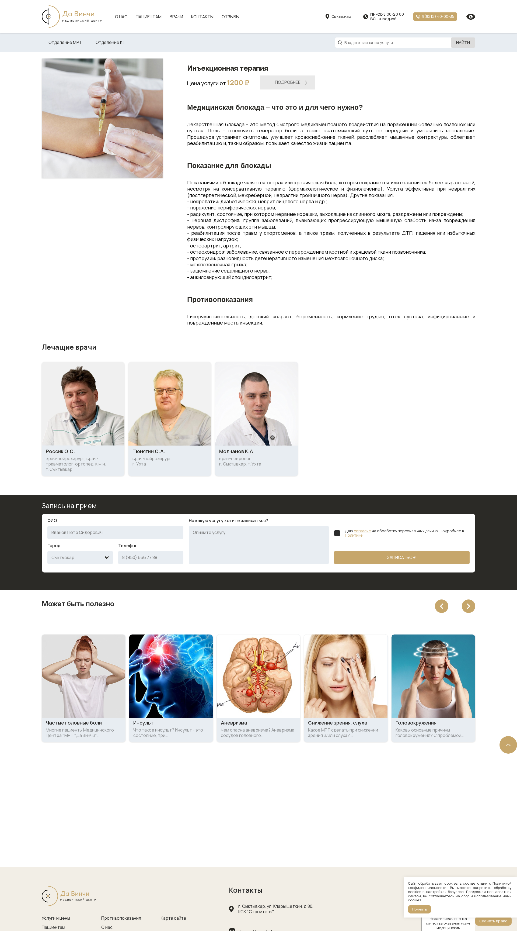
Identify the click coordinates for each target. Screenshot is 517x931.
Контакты (202, 17)
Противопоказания (121, 918)
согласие (362, 530)
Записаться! (402, 557)
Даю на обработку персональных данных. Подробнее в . (404, 533)
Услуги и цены (56, 918)
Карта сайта (173, 918)
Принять (419, 909)
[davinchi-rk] (72, 16)
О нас (121, 17)
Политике (354, 535)
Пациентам (149, 17)
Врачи (176, 17)
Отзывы (230, 17)
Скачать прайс (493, 921)
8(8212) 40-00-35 (438, 16)
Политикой (502, 883)
